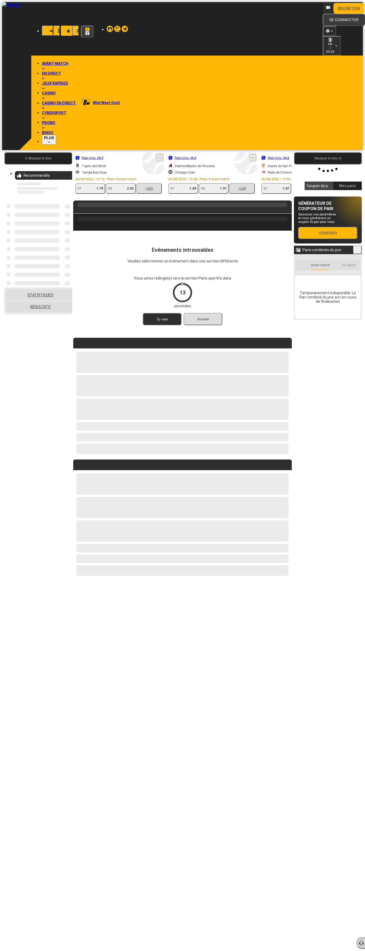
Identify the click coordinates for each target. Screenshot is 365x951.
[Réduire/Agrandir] (357, 250)
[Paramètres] (329, 31)
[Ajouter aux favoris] (101, 157)
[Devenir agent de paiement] (328, 7)
